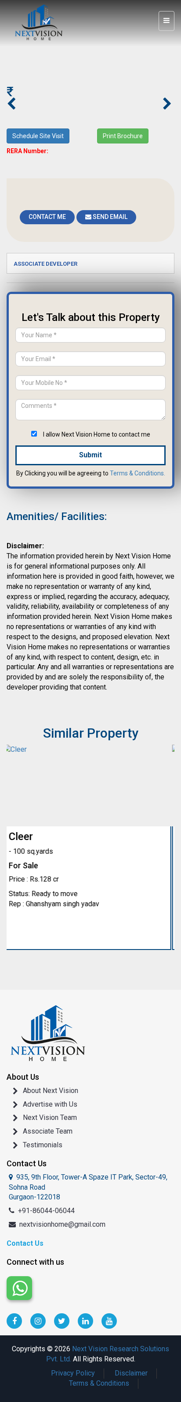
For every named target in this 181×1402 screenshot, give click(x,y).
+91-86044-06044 (46, 1210)
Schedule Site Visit (38, 135)
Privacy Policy (73, 1373)
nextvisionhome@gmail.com (62, 1224)
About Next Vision (50, 1090)
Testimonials (42, 1145)
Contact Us (25, 1243)
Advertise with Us (50, 1104)
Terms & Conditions (99, 1383)
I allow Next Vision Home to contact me (96, 434)
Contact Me (47, 216)
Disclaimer (131, 1373)
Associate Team (47, 1131)
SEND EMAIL (109, 216)
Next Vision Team (50, 1117)
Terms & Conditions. (137, 473)
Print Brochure (123, 135)
